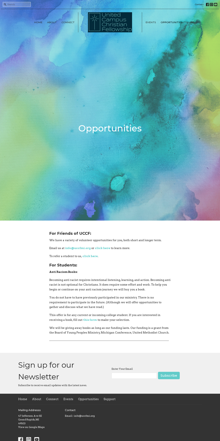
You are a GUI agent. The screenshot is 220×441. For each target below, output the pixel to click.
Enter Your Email (122, 368)
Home (38, 22)
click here (102, 248)
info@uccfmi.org (78, 248)
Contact (199, 4)
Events (151, 22)
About (52, 22)
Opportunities (171, 22)
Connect (68, 22)
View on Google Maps (31, 427)
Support (193, 22)
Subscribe (169, 375)
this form (90, 319)
